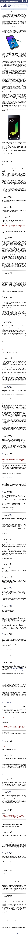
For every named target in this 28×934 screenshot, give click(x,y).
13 (2, 435)
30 (2, 774)
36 (2, 877)
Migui (10, 514)
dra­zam (10, 754)
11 (2, 386)
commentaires (15, 1)
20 (2, 576)
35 (2, 869)
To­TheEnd (9, 702)
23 (2, 633)
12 (2, 398)
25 (2, 661)
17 (2, 514)
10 (2, 357)
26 (2, 677)
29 (2, 754)
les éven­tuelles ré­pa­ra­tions (17, 670)
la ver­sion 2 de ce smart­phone (17, 668)
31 (2, 791)
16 (2, 491)
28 (2, 740)
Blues (10, 661)
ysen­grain (9, 386)
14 (2, 453)
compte (8, 1)
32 (2, 809)
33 (2, 831)
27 (2, 702)
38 (2, 916)
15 (2, 477)
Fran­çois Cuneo (8, 321)
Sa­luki (10, 605)
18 (2, 538)
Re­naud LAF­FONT (18, 157)
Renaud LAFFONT (6, 9)
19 (2, 563)
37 (2, 895)
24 (2, 649)
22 (2, 605)
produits (12, 4)
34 (2, 852)
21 (2, 587)
